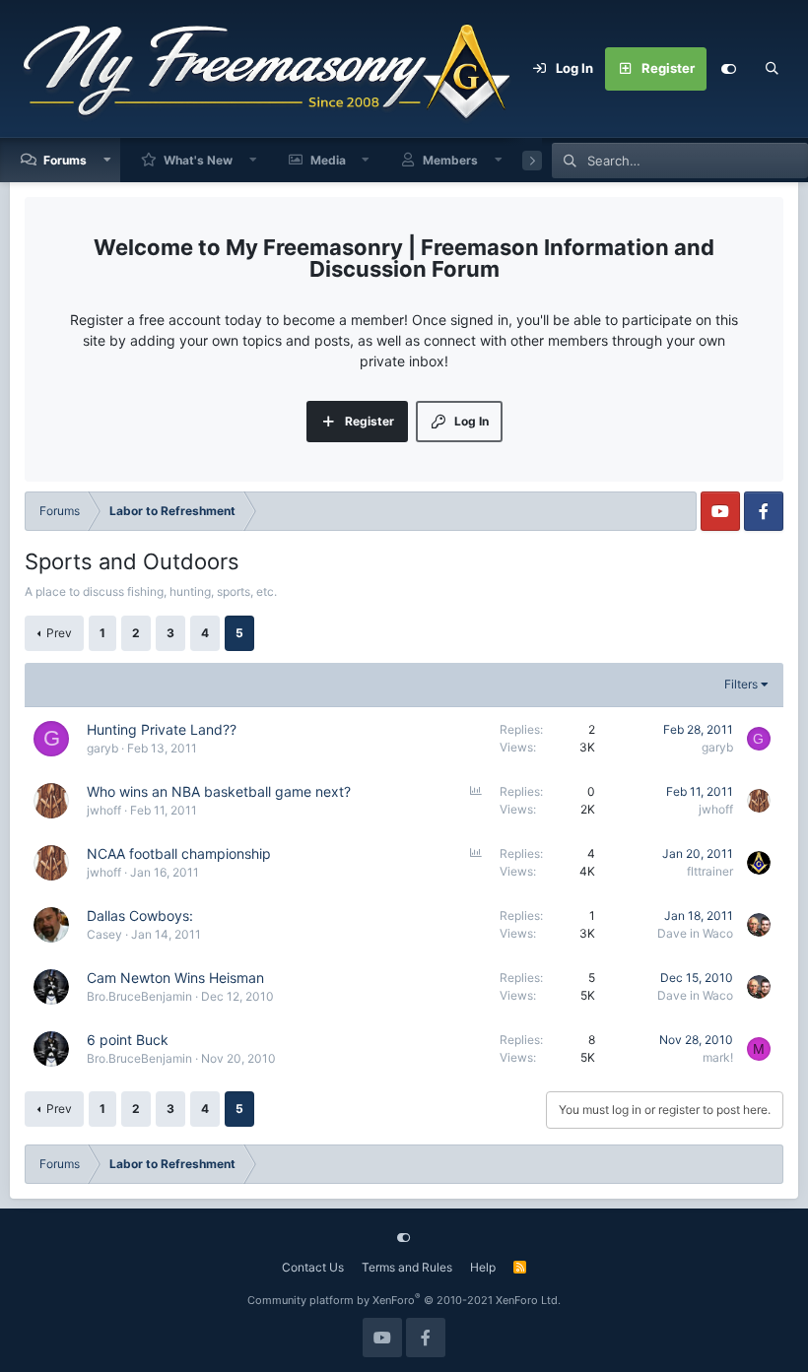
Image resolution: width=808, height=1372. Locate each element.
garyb (102, 748)
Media (328, 160)
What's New (198, 160)
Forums (65, 160)
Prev (59, 632)
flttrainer (710, 871)
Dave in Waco (695, 933)
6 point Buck (127, 1039)
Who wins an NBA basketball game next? (219, 791)
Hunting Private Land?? (161, 729)
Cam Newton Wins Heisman (175, 977)
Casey (104, 934)
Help (483, 1267)
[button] (107, 160)
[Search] (771, 69)
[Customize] (728, 69)
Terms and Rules (407, 1267)
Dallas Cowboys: (140, 915)
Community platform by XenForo (404, 1300)
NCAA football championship (179, 853)
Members (450, 160)
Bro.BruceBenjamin (139, 996)
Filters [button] (741, 684)
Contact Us (313, 1267)
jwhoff (104, 810)
